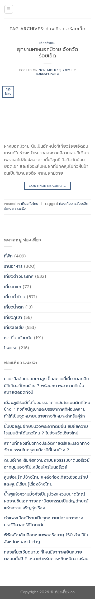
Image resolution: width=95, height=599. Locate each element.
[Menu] (8, 9)
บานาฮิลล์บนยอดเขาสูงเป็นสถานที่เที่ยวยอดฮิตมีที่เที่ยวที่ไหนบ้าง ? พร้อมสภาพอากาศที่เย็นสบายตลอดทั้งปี (46, 386)
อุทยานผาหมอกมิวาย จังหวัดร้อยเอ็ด (47, 53)
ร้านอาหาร (13, 266)
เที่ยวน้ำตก (14, 307)
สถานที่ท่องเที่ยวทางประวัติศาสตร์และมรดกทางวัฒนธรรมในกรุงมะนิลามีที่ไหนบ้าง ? (46, 446)
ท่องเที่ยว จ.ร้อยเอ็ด (73, 203)
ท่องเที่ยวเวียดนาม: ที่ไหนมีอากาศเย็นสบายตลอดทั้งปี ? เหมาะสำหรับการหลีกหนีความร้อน (46, 555)
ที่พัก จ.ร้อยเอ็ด (15, 209)
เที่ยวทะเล (12, 287)
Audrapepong (47, 74)
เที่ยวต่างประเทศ (19, 276)
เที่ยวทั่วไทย (47, 43)
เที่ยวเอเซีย (14, 327)
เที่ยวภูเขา (13, 317)
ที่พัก (8, 256)
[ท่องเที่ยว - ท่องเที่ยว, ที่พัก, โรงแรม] (47, 9)
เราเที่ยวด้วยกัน (18, 338)
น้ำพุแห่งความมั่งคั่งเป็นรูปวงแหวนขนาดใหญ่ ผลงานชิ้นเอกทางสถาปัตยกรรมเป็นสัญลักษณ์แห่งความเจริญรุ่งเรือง (46, 501)
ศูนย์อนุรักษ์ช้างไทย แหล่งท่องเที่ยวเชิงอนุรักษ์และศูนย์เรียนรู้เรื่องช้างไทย (46, 480)
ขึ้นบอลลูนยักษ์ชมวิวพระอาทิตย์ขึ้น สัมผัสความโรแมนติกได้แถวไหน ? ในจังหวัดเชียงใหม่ (46, 430)
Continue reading (47, 185)
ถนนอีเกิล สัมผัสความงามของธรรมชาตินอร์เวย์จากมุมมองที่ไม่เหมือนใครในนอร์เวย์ (46, 463)
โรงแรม (10, 348)
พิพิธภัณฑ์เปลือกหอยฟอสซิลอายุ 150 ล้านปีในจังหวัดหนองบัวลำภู (46, 538)
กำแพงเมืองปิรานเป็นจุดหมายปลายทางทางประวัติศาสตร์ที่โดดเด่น (43, 521)
